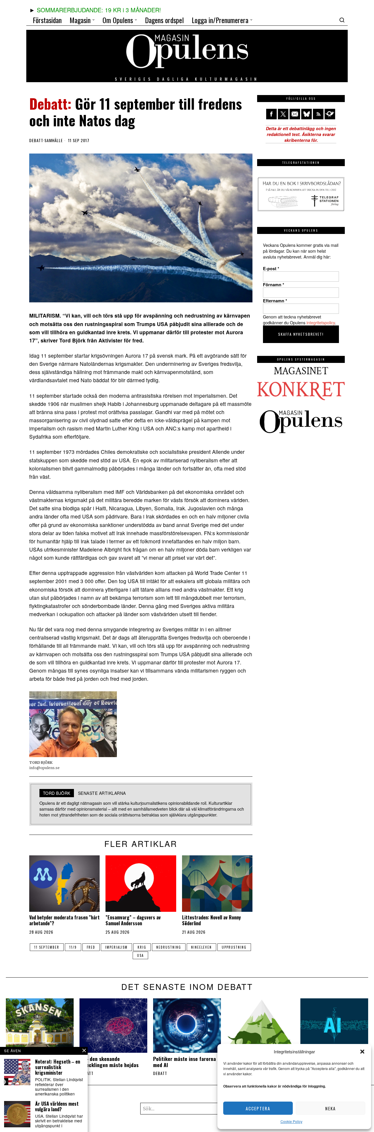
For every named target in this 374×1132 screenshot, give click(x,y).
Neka (330, 1108)
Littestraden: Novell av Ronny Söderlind (211, 920)
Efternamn (275, 301)
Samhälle (53, 140)
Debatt (36, 140)
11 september (46, 947)
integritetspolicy (321, 322)
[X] (283, 114)
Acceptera (258, 1108)
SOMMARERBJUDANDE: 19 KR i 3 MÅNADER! (99, 10)
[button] (362, 1052)
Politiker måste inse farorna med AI (184, 1062)
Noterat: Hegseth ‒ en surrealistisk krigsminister (57, 1067)
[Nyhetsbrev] (330, 114)
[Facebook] (271, 114)
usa (140, 955)
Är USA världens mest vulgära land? (57, 1106)
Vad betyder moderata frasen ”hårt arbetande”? (64, 920)
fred (91, 947)
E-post (271, 268)
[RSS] (318, 114)
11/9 (73, 947)
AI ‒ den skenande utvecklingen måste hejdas (108, 1062)
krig (142, 947)
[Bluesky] (306, 114)
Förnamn (273, 284)
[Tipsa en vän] (295, 114)
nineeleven (201, 947)
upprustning (234, 947)
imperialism (116, 947)
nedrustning (168, 947)
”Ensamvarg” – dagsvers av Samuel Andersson (133, 920)
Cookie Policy (291, 1121)
